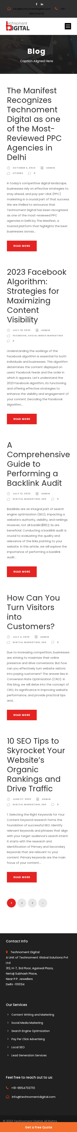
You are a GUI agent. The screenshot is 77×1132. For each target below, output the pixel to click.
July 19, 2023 (22, 330)
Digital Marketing (26, 498)
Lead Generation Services (29, 1055)
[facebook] (36, 4)
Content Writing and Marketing (32, 1015)
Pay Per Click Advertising (28, 1039)
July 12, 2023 (22, 493)
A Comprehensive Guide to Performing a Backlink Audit (38, 464)
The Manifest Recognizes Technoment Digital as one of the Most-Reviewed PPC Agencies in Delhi (34, 124)
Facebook (20, 335)
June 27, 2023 (22, 799)
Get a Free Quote (38, 1127)
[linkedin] (42, 4)
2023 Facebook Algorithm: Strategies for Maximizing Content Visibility (37, 295)
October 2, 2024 (24, 167)
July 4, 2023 (21, 636)
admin (50, 167)
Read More (21, 246)
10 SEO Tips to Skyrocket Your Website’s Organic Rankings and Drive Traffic (36, 764)
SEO (43, 498)
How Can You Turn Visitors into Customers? (33, 612)
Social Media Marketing (45, 335)
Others (18, 173)
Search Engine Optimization (30, 1031)
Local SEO (18, 1047)
